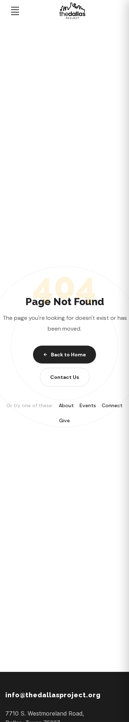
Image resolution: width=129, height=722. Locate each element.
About (66, 405)
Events (88, 405)
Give (64, 420)
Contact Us (64, 377)
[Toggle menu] (15, 11)
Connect (112, 405)
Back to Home (68, 354)
